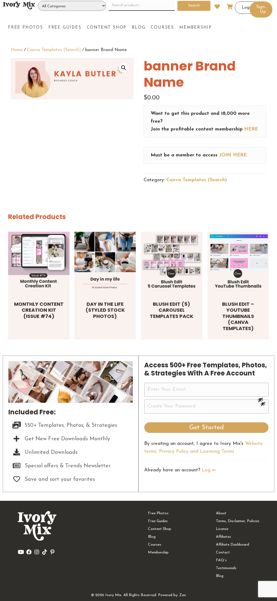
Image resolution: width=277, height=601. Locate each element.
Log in (209, 470)
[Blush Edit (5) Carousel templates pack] (171, 262)
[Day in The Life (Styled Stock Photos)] (105, 262)
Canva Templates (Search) (54, 50)
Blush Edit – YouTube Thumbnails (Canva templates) (238, 316)
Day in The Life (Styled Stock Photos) (105, 310)
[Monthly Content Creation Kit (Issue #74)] (39, 262)
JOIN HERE (233, 155)
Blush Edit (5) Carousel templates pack (171, 310)
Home (17, 50)
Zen (182, 595)
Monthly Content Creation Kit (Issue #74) (39, 310)
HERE (251, 129)
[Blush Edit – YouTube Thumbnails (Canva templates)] (238, 262)
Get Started (206, 427)
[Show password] (263, 399)
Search (194, 6)
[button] (123, 68)
